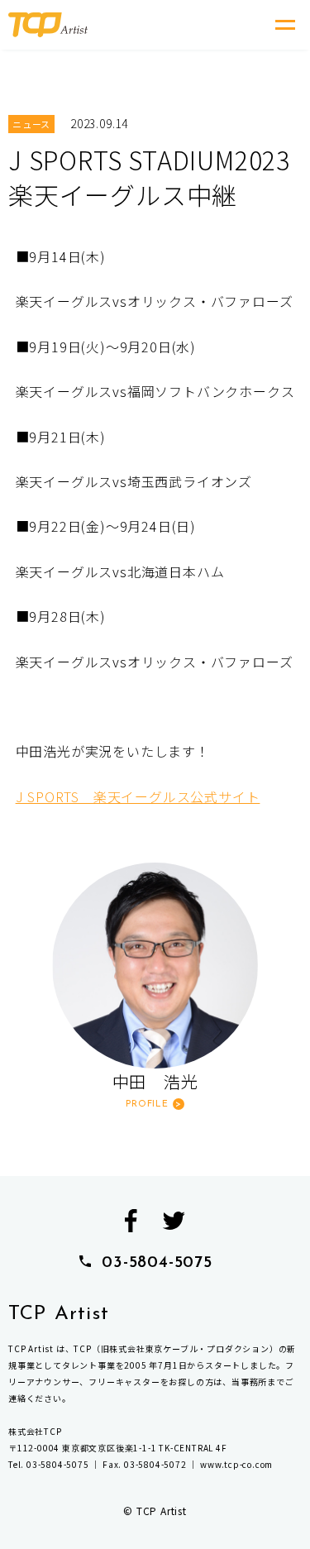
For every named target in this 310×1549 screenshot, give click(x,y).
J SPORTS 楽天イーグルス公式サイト (138, 796)
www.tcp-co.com (236, 1464)
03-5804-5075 (157, 1263)
